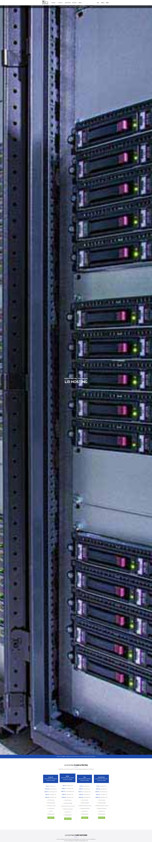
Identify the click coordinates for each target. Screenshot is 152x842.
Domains (60, 2)
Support (80, 2)
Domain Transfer (72, 6)
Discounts (74, 2)
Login (98, 2)
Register (102, 2)
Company (53, 2)
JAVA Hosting (67, 2)
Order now (50, 817)
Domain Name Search (62, 6)
